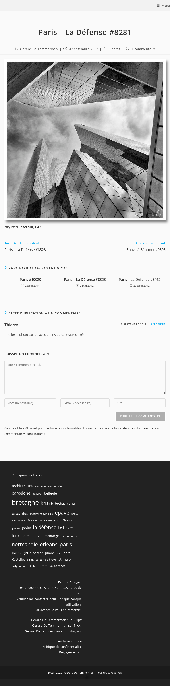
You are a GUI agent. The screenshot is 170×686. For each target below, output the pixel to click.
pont (59, 553)
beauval (37, 493)
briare (47, 503)
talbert (34, 566)
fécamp (67, 520)
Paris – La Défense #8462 (139, 279)
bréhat (60, 503)
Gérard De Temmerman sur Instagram (53, 631)
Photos (115, 49)
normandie (25, 544)
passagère (21, 552)
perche (38, 553)
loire (16, 535)
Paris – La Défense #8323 (85, 279)
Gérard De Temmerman (39, 49)
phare (49, 553)
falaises (32, 520)
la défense (26, 227)
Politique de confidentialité (62, 647)
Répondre (158, 324)
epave (62, 512)
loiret (27, 535)
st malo (64, 559)
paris (38, 227)
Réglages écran (70, 652)
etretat (22, 520)
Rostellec (18, 559)
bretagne (25, 502)
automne (40, 486)
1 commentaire (144, 49)
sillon (30, 560)
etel (14, 520)
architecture (22, 485)
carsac (16, 514)
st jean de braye (46, 560)
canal (71, 503)
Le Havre (65, 527)
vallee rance (57, 566)
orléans (49, 544)
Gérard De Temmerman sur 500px (56, 620)
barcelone (21, 493)
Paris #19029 (30, 279)
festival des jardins (50, 520)
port (67, 553)
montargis (52, 536)
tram (44, 565)
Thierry (11, 324)
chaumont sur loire (41, 514)
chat (25, 514)
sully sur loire (20, 566)
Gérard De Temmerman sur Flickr (57, 625)
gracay (16, 528)
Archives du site (70, 641)
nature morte (70, 536)
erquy (74, 513)
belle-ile (50, 493)
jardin (26, 528)
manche (37, 536)
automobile (55, 486)
